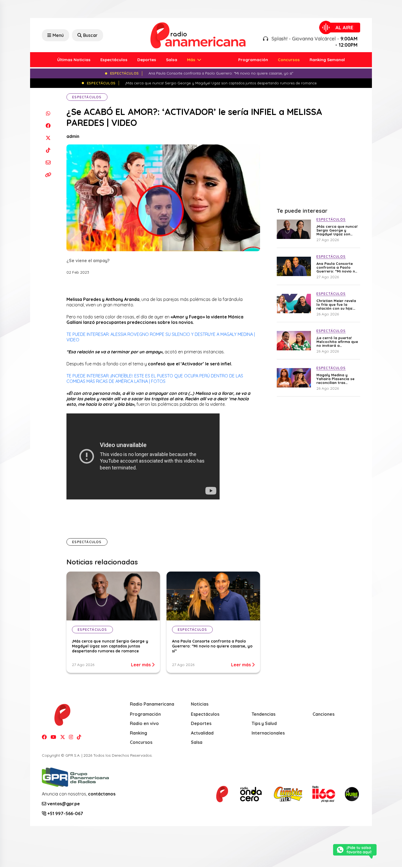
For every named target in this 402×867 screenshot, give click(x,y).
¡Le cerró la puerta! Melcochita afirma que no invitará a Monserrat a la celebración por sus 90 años (337, 341)
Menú (58, 35)
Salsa (171, 59)
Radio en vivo (144, 723)
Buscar (90, 35)
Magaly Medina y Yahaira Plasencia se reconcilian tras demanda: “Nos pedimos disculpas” (335, 378)
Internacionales (268, 733)
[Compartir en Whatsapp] (48, 113)
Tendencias (263, 714)
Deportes (146, 59)
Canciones (323, 714)
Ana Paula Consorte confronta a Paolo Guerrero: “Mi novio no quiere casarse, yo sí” (212, 646)
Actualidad (202, 733)
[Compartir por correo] (48, 162)
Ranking (138, 733)
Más (191, 59)
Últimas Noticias (74, 59)
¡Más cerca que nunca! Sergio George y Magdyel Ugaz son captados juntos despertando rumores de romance (110, 646)
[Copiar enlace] (48, 174)
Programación (253, 59)
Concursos (289, 59)
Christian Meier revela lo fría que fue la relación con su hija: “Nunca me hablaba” (336, 304)
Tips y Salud (264, 723)
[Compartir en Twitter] (48, 138)
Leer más (141, 664)
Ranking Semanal (327, 59)
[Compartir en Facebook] (48, 125)
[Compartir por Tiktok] (48, 150)
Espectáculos (113, 59)
